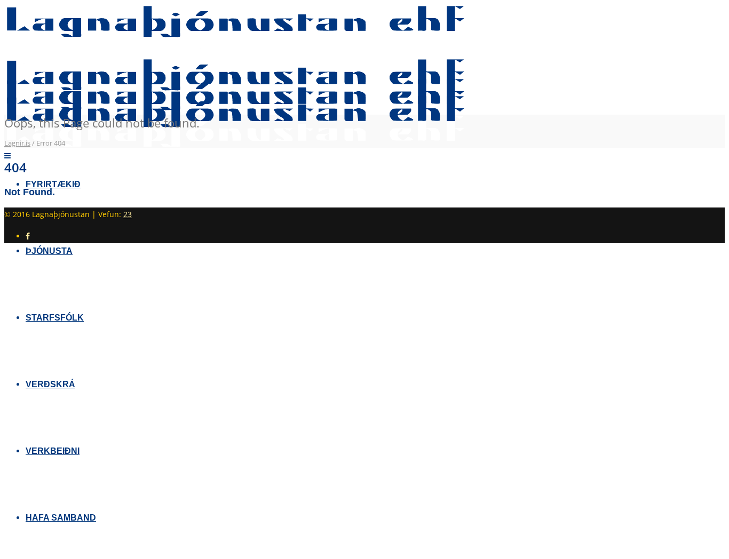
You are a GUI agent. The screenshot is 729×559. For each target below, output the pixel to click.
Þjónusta (49, 250)
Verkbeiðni (53, 451)
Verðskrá (50, 384)
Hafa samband (61, 517)
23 (127, 214)
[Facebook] (28, 236)
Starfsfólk (55, 317)
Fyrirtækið (53, 184)
